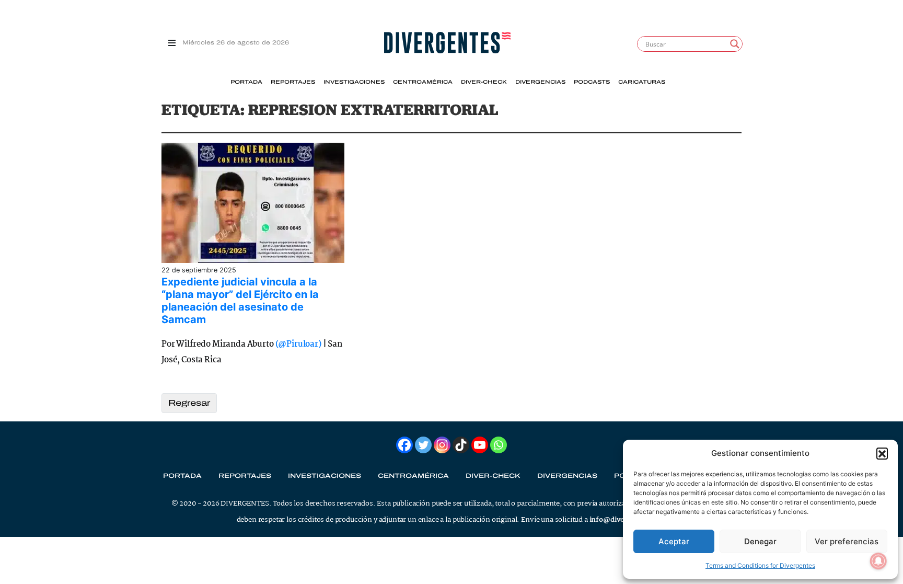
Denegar (760, 541)
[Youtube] (479, 445)
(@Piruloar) (298, 344)
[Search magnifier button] (734, 44)
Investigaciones (354, 82)
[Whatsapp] (498, 445)
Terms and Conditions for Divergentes (760, 565)
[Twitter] (423, 445)
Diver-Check (484, 82)
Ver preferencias (846, 541)
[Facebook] (404, 445)
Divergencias (540, 82)
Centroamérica (423, 82)
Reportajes (293, 82)
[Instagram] (442, 445)
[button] (882, 453)
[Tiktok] (461, 445)
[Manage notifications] (878, 561)
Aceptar (673, 541)
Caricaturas (641, 82)
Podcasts (592, 82)
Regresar (189, 402)
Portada (246, 82)
